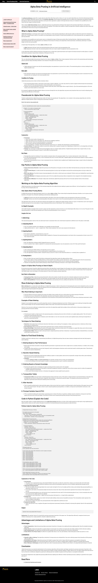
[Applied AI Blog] (49, 1)
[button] (95, 1)
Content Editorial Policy (40, 574)
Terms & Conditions (53, 572)
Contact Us (37, 572)
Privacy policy (44, 572)
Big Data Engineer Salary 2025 (9, 43)
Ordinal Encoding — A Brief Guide (9, 26)
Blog (3, 1)
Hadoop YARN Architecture (8, 33)
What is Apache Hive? (7, 40)
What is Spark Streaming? (8, 46)
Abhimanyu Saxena (43, 11)
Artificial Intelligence (66, 11)
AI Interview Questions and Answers (32, 562)
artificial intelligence (28, 18)
